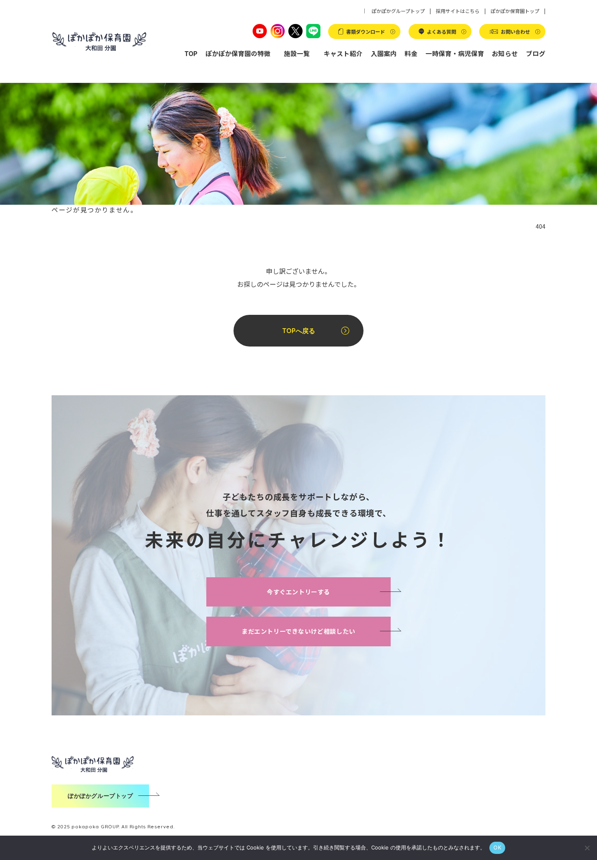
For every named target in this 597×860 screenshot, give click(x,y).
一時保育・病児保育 (455, 53)
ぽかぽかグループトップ (398, 10)
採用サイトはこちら (458, 10)
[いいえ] (587, 848)
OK (497, 847)
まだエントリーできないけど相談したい (298, 631)
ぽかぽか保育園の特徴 (237, 53)
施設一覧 (297, 53)
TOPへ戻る (298, 331)
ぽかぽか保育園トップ (515, 10)
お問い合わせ (515, 31)
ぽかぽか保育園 (99, 41)
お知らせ (505, 53)
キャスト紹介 (343, 53)
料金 (410, 53)
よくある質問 (441, 31)
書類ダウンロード (365, 31)
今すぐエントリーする (298, 591)
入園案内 (384, 53)
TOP (190, 53)
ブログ (535, 53)
